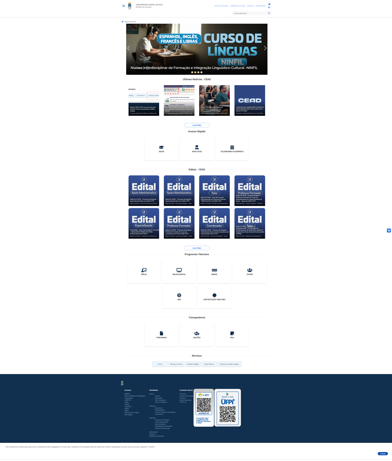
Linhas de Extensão (161, 422)
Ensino (151, 394)
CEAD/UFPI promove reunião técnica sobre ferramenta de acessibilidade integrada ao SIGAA (179, 109)
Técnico (157, 396)
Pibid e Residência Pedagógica (135, 396)
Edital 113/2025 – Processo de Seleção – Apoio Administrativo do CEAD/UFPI (143, 200)
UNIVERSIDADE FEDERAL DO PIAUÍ (149, 4)
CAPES (127, 404)
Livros (160, 364)
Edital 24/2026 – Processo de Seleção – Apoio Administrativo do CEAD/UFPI (178, 200)
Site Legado (129, 414)
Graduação (158, 398)
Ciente (382, 453)
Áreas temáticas (160, 424)
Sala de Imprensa (185, 400)
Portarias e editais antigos (229, 364)
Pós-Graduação (160, 400)
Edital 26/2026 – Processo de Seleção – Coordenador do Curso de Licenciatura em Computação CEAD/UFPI (215, 232)
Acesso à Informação (187, 396)
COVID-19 (183, 402)
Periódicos (128, 406)
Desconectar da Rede (132, 412)
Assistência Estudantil (156, 436)
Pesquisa (152, 406)
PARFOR (127, 394)
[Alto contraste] (269, 7)
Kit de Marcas (209, 364)
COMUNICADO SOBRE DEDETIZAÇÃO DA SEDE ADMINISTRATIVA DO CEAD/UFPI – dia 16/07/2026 (250, 109)
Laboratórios (159, 414)
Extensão (152, 418)
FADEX (127, 408)
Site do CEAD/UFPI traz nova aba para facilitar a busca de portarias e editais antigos (143, 109)
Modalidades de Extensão (163, 426)
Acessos (128, 390)
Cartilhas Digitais (193, 364)
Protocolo (183, 394)
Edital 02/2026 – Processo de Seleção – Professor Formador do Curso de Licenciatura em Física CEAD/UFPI (178, 232)
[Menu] (123, 6)
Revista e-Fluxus (176, 364)
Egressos (152, 434)
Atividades (153, 390)
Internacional (153, 432)
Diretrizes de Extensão (162, 428)
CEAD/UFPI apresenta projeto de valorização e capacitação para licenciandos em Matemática (212, 109)
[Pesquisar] (269, 13)
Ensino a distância (161, 402)
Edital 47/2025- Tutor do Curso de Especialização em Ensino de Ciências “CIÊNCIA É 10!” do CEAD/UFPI (213, 199)
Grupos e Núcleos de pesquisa (165, 412)
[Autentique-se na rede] (269, 4)
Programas (158, 408)
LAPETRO (128, 400)
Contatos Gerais (186, 390)
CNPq (127, 402)
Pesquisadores (160, 410)
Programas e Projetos (162, 420)
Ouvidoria (183, 398)
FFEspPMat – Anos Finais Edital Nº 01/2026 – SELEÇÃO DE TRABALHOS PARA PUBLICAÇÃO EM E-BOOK (144, 232)
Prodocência (129, 398)
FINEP (127, 410)
